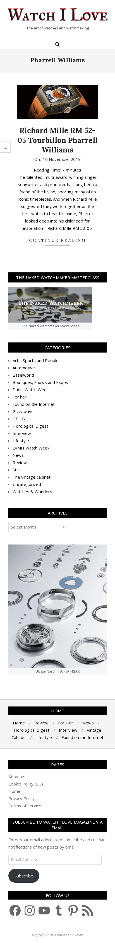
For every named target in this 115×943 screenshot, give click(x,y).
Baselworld (23, 375)
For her (20, 397)
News (18, 455)
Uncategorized (27, 484)
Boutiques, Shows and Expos (40, 382)
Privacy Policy (21, 798)
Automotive (24, 367)
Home (14, 791)
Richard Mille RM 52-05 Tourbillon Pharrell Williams (58, 140)
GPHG (19, 418)
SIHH (18, 469)
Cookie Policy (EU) (25, 784)
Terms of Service (24, 805)
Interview (22, 433)
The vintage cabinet (32, 477)
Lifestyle (21, 440)
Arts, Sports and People (36, 360)
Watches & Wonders (32, 491)
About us (16, 776)
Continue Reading (57, 240)
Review (20, 462)
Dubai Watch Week (31, 389)
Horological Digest (30, 426)
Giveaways (23, 411)
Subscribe (24, 876)
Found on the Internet (34, 404)
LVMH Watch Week (31, 448)
